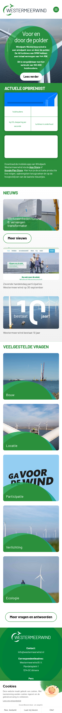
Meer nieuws (17, 238)
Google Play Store (13, 170)
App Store (34, 167)
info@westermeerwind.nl (31, 652)
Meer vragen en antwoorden (31, 617)
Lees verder (31, 76)
